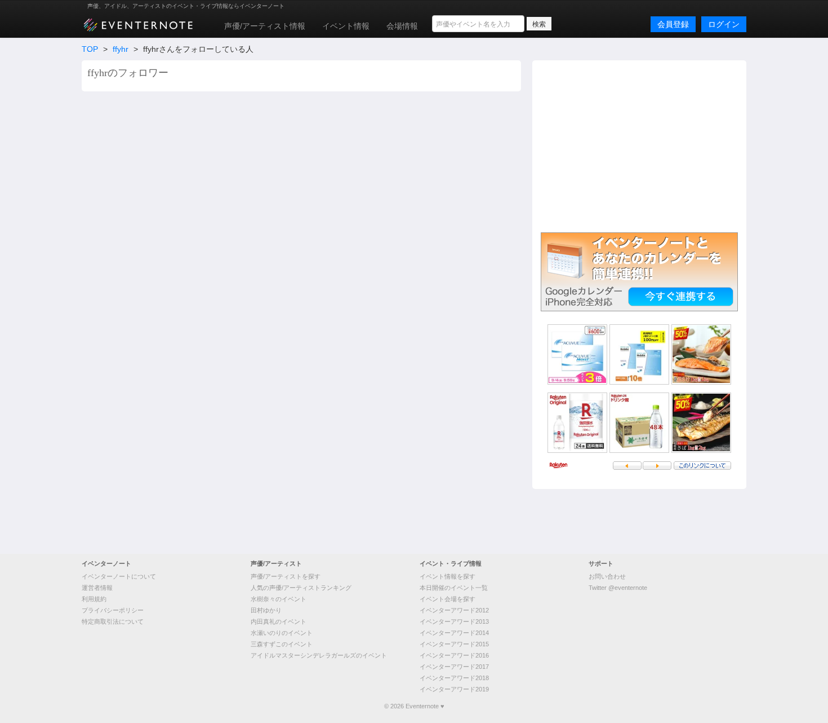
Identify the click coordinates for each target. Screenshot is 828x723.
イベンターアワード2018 (454, 677)
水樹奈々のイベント (278, 599)
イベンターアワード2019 (454, 689)
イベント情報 (346, 25)
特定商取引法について (113, 621)
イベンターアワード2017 (454, 666)
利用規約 (94, 599)
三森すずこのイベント (282, 644)
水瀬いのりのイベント (282, 632)
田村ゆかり (266, 610)
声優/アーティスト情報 (264, 25)
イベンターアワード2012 (454, 610)
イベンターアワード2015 (454, 644)
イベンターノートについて (119, 576)
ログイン (724, 24)
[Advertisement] (639, 145)
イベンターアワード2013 (454, 621)
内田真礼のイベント (278, 621)
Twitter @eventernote (618, 587)
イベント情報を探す (447, 576)
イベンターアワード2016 (454, 655)
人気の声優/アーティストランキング (301, 587)
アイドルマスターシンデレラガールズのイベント (319, 655)
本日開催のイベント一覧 (454, 587)
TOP (90, 49)
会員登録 (673, 24)
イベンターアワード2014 (454, 632)
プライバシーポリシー (113, 610)
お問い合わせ (607, 576)
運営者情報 (97, 587)
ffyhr (120, 49)
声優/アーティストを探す (285, 576)
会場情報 (402, 25)
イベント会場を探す (447, 599)
